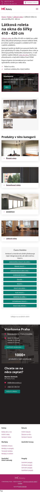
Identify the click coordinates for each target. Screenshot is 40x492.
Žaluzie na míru (26, 434)
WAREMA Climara (6, 446)
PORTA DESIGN (22, 486)
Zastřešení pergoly (27, 470)
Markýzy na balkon (7, 453)
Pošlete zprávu (12, 391)
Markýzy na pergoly (7, 448)
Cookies (20, 483)
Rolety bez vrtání (19, 305)
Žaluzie (19, 279)
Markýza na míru (19, 297)
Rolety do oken (19, 288)
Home (3, 17)
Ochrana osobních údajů (30, 481)
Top (1, 491)
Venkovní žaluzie (26, 437)
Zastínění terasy (27, 442)
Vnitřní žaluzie (25, 432)
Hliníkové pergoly (26, 465)
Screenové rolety (19, 275)
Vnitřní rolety (5, 434)
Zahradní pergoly (26, 468)
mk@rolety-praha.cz (14, 383)
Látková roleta (6, 38)
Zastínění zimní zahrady (6, 459)
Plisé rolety (19, 292)
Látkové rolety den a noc (19, 271)
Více (6, 87)
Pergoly (24, 458)
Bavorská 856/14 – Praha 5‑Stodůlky (19, 334)
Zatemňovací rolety (19, 301)
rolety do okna (24, 55)
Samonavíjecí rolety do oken (19, 262)
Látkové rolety (18, 17)
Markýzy (4, 442)
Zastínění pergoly (26, 462)
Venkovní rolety (6, 437)
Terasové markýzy (7, 451)
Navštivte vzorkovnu (32, 2)
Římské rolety (20, 266)
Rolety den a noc (6, 432)
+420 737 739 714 (8, 1)
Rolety (9, 17)
